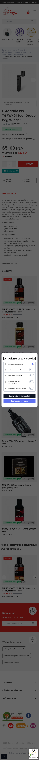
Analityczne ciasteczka (15, 375)
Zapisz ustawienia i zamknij (19, 396)
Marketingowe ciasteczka (16, 370)
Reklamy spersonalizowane (17, 389)
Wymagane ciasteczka (15, 364)
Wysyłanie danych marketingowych (14, 382)
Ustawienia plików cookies (19, 358)
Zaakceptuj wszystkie (19, 401)
